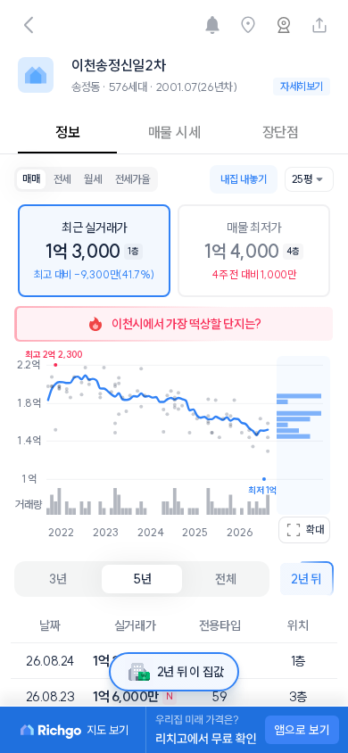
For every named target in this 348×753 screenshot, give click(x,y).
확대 (315, 529)
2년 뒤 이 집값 (190, 672)
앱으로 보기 (302, 730)
